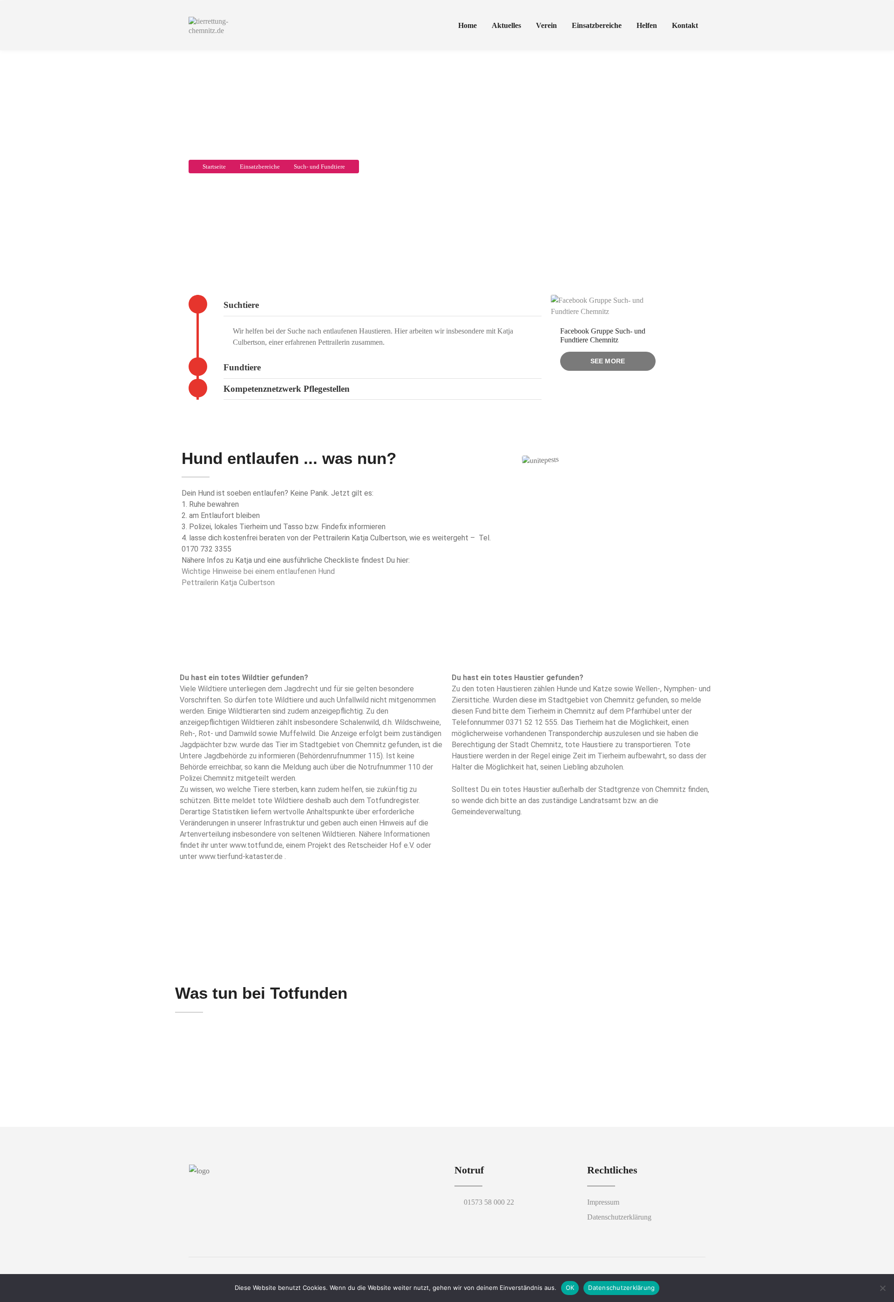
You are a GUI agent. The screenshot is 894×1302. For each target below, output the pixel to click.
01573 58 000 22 (489, 1202)
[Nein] (882, 1288)
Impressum (603, 1202)
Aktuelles (506, 25)
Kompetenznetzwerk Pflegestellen (287, 389)
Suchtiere (241, 305)
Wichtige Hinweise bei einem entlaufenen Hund (258, 571)
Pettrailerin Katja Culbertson (228, 582)
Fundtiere (242, 367)
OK (570, 1287)
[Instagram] (256, 1187)
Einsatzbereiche (597, 25)
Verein (546, 25)
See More (607, 361)
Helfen (647, 25)
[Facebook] (240, 1187)
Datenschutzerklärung (619, 1217)
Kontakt (685, 25)
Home (467, 25)
